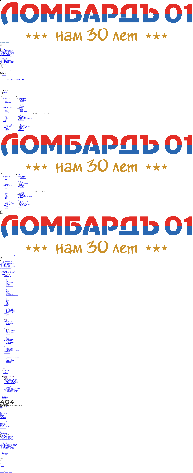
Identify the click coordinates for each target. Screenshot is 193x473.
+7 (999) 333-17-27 (6, 51)
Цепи (1, 414)
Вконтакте (4, 75)
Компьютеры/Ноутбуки (4, 420)
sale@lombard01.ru (4, 72)
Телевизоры (2, 427)
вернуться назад (3, 406)
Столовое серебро (3, 417)
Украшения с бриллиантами (11, 289)
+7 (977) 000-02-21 (7, 61)
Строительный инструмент (11, 356)
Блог (1, 408)
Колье (1, 412)
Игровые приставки (9, 348)
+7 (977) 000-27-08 (5, 55)
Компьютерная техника (10, 323)
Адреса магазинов (3, 433)
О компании (2, 430)
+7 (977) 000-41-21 (7, 62)
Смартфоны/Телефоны (4, 421)
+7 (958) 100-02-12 (7, 266)
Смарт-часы (2, 425)
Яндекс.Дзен (4, 398)
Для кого (7, 315)
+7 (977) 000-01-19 (8, 58)
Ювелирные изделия (10, 278)
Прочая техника (3, 428)
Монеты (1, 416)
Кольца (1, 410)
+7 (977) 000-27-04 (5, 54)
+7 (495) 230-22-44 (4, 49)
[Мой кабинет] (0, 211)
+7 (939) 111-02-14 (5, 57)
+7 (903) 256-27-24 (7, 53)
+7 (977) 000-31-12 (7, 267)
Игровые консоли (3, 424)
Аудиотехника (8, 336)
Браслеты (2, 415)
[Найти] (1, 45)
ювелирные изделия (7, 276)
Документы (2, 431)
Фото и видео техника (10, 342)
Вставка (7, 297)
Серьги (1, 411)
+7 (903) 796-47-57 (8, 59)
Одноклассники (5, 397)
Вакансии (2, 432)
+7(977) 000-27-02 (7, 52)
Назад (6, 275)
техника (5, 320)
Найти (2, 458)
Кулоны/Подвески (3, 413)
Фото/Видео (2, 423)
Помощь (1, 407)
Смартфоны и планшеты (10, 330)
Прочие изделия (3, 418)
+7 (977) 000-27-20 (5, 60)
